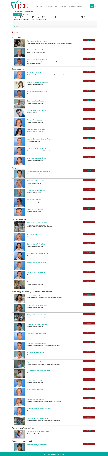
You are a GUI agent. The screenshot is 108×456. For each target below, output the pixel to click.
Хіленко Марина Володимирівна (38, 148)
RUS (95, 6)
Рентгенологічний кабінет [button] (21, 19)
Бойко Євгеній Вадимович (36, 190)
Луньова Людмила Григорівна (37, 362)
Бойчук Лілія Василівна (35, 234)
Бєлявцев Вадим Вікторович (37, 181)
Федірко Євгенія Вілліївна (35, 399)
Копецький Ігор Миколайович (37, 343)
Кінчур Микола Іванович (35, 209)
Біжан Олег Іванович (34, 72)
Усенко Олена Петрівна (35, 389)
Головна (36, 6)
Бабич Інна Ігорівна (33, 295)
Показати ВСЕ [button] (17, 14)
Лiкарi (47, 6)
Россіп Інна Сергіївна (34, 282)
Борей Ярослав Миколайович (37, 91)
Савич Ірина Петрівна (34, 380)
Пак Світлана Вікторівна (36, 129)
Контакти (79, 6)
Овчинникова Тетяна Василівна (38, 431)
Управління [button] (17, 17)
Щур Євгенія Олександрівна (36, 158)
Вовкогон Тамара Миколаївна (37, 445)
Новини (51, 6)
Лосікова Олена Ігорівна (35, 352)
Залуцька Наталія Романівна (37, 324)
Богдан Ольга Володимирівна (37, 82)
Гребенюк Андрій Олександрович (38, 171)
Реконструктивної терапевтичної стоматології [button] (71, 17)
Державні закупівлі (71, 6)
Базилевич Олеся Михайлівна (37, 305)
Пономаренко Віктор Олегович (37, 41)
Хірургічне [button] (40, 17)
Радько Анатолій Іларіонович (37, 59)
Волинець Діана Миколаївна (36, 101)
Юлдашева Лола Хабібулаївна (37, 418)
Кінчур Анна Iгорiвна (34, 200)
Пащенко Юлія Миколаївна (36, 272)
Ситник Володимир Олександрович (39, 139)
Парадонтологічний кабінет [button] (38, 19)
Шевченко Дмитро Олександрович (39, 408)
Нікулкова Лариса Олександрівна (38, 370)
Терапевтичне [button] (29, 17)
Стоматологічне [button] (51, 17)
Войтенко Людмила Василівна (37, 253)
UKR (92, 6)
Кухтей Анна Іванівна (34, 120)
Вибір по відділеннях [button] (20, 23)
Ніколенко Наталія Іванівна (36, 263)
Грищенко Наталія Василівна (37, 315)
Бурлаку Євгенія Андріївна (36, 244)
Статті (56, 6)
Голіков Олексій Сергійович (36, 110)
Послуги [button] (41, 6)
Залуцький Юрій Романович (36, 333)
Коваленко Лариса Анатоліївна (38, 223)
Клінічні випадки (62, 6)
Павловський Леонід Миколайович (38, 50)
